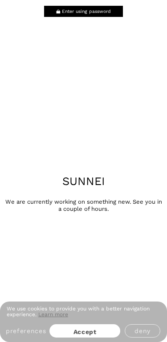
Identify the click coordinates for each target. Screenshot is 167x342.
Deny (142, 330)
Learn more (53, 314)
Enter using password (86, 11)
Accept (85, 331)
